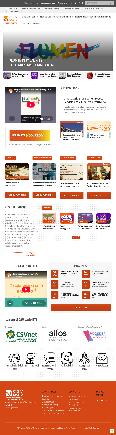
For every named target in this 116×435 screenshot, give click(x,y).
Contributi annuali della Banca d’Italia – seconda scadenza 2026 (44, 184)
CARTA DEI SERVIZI (12, 12)
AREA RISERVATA (49, 3)
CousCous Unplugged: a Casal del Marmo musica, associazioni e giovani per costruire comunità (66, 227)
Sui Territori (59, 16)
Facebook (98, 400)
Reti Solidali (73, 405)
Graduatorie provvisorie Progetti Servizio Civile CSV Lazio (84, 100)
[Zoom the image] (21, 336)
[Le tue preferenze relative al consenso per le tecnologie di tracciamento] (112, 431)
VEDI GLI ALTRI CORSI (17, 195)
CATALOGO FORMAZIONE (31, 8)
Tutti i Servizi (74, 399)
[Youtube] (75, 3)
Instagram (106, 400)
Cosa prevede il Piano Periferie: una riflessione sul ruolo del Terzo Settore (71, 137)
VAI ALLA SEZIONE (71, 195)
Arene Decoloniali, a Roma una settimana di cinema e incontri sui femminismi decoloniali (20, 75)
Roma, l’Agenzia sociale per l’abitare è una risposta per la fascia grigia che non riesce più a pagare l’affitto (98, 184)
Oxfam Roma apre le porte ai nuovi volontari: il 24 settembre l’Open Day (85, 227)
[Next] (78, 237)
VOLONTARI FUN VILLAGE (94, 8)
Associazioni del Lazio (77, 396)
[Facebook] (71, 3)
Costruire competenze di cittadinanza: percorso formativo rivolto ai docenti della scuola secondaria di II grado (70, 184)
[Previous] (74, 237)
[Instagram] (79, 3)
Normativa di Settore (77, 402)
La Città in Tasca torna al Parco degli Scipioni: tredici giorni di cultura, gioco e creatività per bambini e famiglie (34, 62)
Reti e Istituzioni (74, 16)
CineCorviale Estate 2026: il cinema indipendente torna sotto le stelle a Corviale (47, 75)
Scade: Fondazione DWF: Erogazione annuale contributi (101, 295)
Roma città (47, 221)
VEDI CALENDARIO (80, 307)
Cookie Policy (65, 427)
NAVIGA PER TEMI (32, 3)
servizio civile (11, 8)
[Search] (110, 3)
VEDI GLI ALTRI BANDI (44, 195)
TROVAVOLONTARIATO (72, 8)
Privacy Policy (53, 427)
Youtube (102, 400)
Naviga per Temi (75, 407)
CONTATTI (63, 3)
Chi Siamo (26, 16)
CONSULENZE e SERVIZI (41, 16)
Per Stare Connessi (31, 23)
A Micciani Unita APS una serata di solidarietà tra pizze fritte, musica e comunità (103, 75)
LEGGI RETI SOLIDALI (99, 195)
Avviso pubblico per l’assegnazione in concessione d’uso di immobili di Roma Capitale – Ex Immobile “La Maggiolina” (75, 75)
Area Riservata (74, 410)
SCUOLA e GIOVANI (52, 8)
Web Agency (93, 427)
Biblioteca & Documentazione (97, 16)
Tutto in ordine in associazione (14, 184)
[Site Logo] (10, 20)
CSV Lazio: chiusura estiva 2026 (97, 136)
